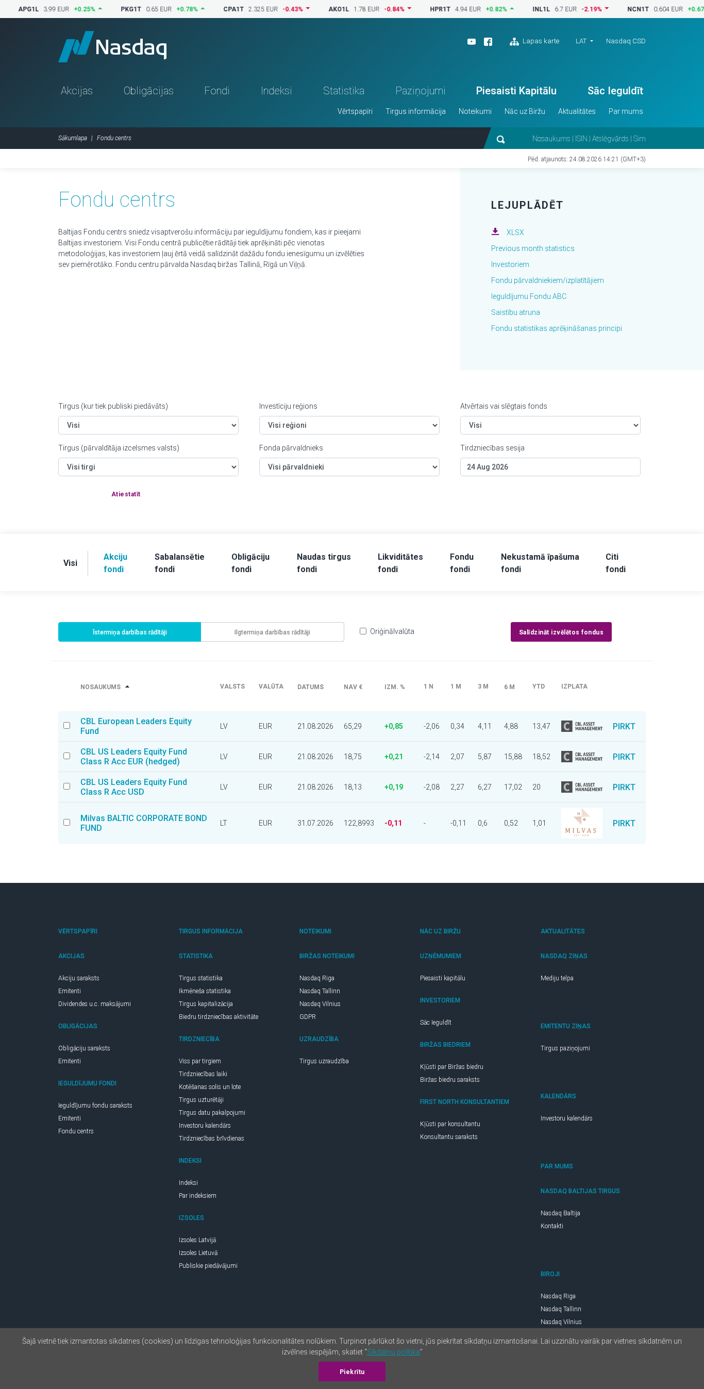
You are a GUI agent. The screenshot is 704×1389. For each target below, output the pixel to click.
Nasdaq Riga (316, 978)
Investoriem (510, 264)
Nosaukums (100, 687)
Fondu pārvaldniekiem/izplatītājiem (547, 280)
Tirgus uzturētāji (201, 1099)
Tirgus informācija (415, 111)
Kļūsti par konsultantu (450, 1124)
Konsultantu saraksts (449, 1137)
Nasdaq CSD (626, 41)
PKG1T (109, 9)
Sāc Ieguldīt (615, 91)
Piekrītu (352, 1372)
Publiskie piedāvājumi (208, 1265)
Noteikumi (475, 111)
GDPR (307, 1016)
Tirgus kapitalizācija (206, 1004)
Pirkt (624, 726)
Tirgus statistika (201, 978)
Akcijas (77, 91)
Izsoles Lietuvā (198, 1253)
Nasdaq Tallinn (319, 991)
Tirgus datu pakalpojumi (212, 1112)
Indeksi (276, 91)
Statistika (343, 91)
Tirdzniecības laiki (203, 1074)
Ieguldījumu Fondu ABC (528, 296)
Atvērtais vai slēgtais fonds (503, 406)
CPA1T (212, 9)
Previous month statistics (533, 248)
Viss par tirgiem (200, 1061)
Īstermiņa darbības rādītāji (130, 632)
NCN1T (617, 9)
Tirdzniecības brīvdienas (211, 1138)
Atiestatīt (126, 494)
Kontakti (552, 1226)
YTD (538, 686)
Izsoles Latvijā (197, 1240)
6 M (509, 687)
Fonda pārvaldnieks (291, 448)
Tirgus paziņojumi (565, 1048)
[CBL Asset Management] (581, 726)
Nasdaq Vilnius (320, 1004)
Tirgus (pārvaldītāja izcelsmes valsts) (118, 448)
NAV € (353, 687)
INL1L (520, 9)
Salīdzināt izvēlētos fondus (561, 632)
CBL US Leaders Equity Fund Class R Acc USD (133, 787)
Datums (310, 687)
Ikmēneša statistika (205, 991)
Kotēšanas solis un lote (210, 1087)
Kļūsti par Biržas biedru (451, 1066)
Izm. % (394, 687)
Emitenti (69, 991)
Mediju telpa (557, 978)
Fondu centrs (76, 1131)
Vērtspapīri (355, 111)
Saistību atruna (515, 312)
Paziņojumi (420, 91)
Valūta (271, 686)
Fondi (217, 91)
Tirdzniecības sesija (492, 448)
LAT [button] (581, 41)
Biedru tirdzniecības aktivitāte (218, 1016)
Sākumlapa (72, 138)
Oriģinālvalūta (392, 631)
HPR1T (419, 9)
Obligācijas (149, 91)
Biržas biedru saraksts (450, 1079)
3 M (483, 686)
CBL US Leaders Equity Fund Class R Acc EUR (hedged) (133, 756)
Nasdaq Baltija (560, 1213)
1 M (455, 686)
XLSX (515, 232)
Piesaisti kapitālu (442, 978)
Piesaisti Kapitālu (516, 91)
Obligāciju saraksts (84, 1048)
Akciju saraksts (78, 978)
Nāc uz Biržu (525, 111)
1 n (428, 686)
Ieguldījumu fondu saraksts (95, 1105)
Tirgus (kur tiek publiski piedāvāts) (113, 406)
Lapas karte (540, 41)
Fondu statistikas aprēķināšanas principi (556, 328)
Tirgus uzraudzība (324, 1061)
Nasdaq (112, 46)
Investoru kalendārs (205, 1125)
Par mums (626, 111)
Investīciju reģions (288, 406)
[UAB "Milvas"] (581, 822)
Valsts (232, 686)
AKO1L (317, 9)
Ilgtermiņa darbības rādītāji (272, 632)
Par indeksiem (197, 1195)
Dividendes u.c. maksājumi (94, 1004)
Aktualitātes (577, 111)
